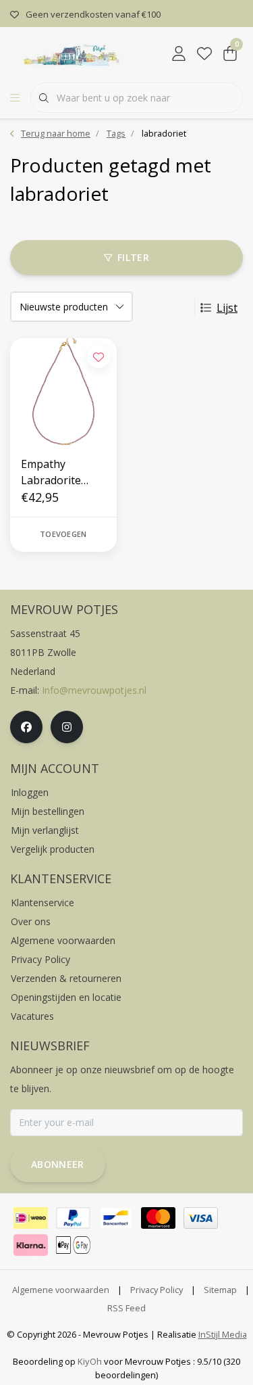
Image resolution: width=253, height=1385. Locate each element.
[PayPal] (73, 1218)
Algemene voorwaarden (60, 1290)
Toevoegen (63, 534)
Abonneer (57, 1164)
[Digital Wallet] (73, 1245)
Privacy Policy (156, 1290)
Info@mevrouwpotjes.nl (94, 690)
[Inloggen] (179, 54)
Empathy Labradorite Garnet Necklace (62, 472)
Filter (133, 257)
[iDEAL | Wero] (30, 1218)
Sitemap (220, 1290)
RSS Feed (126, 1308)
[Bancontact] (116, 1218)
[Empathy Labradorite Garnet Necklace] (63, 391)
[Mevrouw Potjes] (74, 53)
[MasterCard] (158, 1218)
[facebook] (26, 727)
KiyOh (90, 1361)
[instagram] (67, 727)
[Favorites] (204, 54)
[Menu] (15, 98)
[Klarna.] (30, 1245)
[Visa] (201, 1218)
